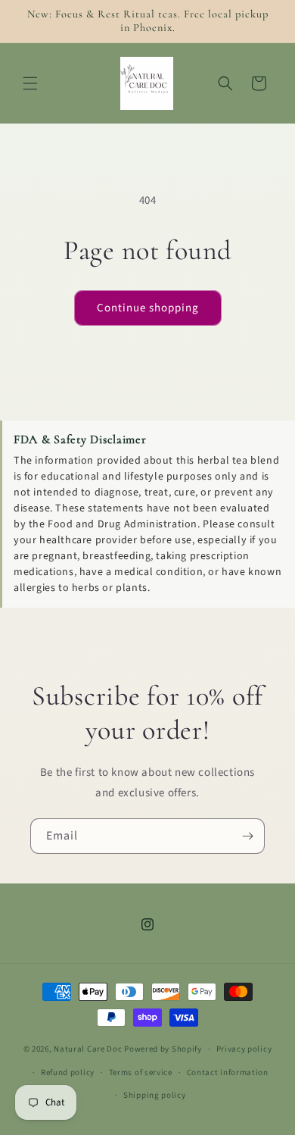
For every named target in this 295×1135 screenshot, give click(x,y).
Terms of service (140, 1072)
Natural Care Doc (88, 1049)
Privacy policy (244, 1049)
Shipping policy (154, 1095)
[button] (30, 83)
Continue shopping (148, 308)
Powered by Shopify (163, 1049)
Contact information (228, 1072)
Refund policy (68, 1072)
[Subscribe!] (247, 836)
